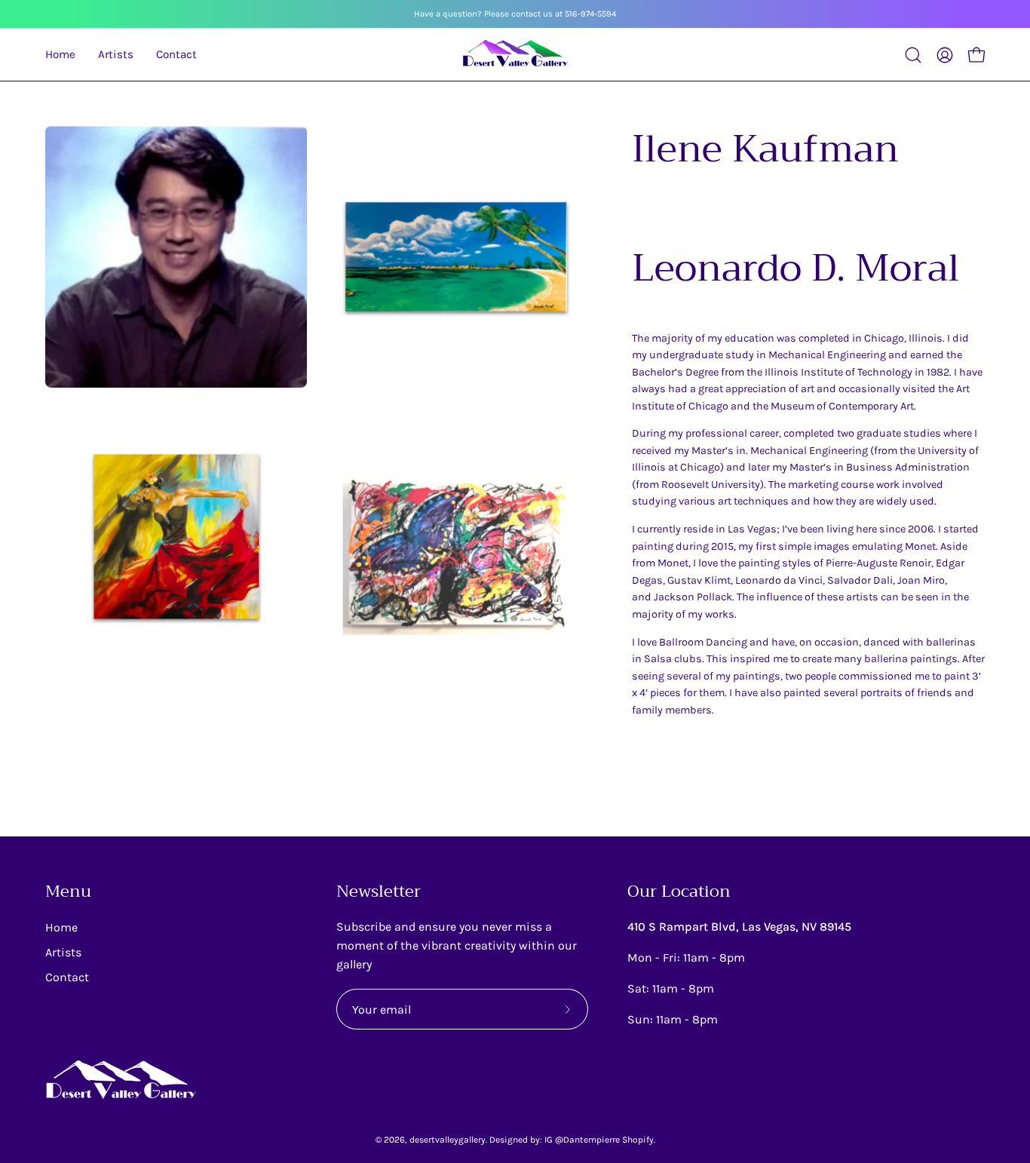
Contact (67, 977)
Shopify (638, 1139)
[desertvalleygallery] (515, 54)
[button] (913, 55)
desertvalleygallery (447, 1139)
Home (61, 927)
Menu (68, 892)
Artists (63, 952)
